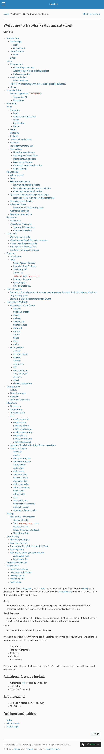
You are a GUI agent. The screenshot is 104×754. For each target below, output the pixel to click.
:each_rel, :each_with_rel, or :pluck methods (34, 198)
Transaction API (20, 97)
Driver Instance (20, 81)
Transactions (16, 409)
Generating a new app (23, 68)
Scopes (13, 129)
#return (16, 331)
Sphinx (16, 749)
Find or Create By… (22, 286)
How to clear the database (22, 517)
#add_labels (18, 471)
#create (16, 351)
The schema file (17, 413)
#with (16, 344)
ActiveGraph (19, 48)
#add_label (18, 468)
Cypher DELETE (20, 520)
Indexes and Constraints (24, 116)
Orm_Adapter (19, 283)
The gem (26, 523)
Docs (6, 14)
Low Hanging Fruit (18, 543)
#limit (16, 338)
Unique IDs (12, 234)
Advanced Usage (18, 204)
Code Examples (17, 51)
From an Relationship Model (26, 185)
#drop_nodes (19, 465)
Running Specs (17, 549)
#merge (16, 357)
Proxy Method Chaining (24, 266)
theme (31, 749)
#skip (15, 341)
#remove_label (20, 474)
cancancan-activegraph (21, 572)
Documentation (20, 559)
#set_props (18, 364)
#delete (16, 361)
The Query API (20, 269)
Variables (14, 396)
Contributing (13, 536)
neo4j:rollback (20, 435)
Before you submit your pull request (27, 553)
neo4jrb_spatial (17, 579)
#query (16, 455)
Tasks (12, 416)
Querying (11, 253)
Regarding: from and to (21, 214)
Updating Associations (24, 152)
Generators (15, 406)
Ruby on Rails (16, 64)
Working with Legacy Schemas (24, 250)
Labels (16, 113)
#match (16, 309)
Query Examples (14, 289)
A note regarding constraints (23, 243)
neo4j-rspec (15, 582)
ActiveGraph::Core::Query (22, 305)
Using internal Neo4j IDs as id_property (28, 240)
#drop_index (19, 494)
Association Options (23, 162)
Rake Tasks (12, 103)
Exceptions (18, 100)
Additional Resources (17, 562)
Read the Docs (53, 749)
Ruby (43, 588)
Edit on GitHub (92, 14)
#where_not (19, 322)
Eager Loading (19, 169)
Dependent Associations (24, 159)
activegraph (25, 588)
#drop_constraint (21, 487)
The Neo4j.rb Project (20, 540)
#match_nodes (20, 325)
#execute (17, 452)
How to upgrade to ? (26, 94)
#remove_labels (20, 478)
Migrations (12, 403)
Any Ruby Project (18, 77)
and (26, 276)
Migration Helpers (18, 448)
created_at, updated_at (21, 139)
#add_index (18, 491)
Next (94, 734)
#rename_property (22, 461)
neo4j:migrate (19, 422)
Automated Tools (21, 556)
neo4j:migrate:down (22, 429)
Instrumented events (20, 400)
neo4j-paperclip (17, 575)
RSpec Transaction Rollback (26, 530)
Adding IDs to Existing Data (23, 247)
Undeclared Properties (20, 224)
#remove (17, 377)
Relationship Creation (20, 182)
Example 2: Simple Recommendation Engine (30, 299)
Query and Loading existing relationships (29, 195)
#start (16, 380)
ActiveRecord (65, 592)
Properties (15, 110)
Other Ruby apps (18, 393)
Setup (13, 58)
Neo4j (16, 45)
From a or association (32, 188)
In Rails (13, 390)
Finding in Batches (22, 279)
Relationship (12, 172)
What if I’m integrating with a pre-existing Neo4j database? (38, 84)
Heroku (13, 87)
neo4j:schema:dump (22, 439)
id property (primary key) (21, 146)
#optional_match (21, 312)
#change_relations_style (24, 510)
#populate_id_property (24, 504)
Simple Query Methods (24, 263)
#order (16, 335)
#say (15, 497)
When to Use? (17, 175)
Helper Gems (13, 566)
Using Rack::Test (21, 533)
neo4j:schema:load (22, 442)
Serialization (19, 123)
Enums (16, 126)
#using (16, 315)
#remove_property (22, 458)
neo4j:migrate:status (23, 432)
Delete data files (21, 527)
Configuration (13, 387)
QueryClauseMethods (17, 302)
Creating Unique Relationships (27, 165)
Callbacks (14, 136)
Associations (16, 149)
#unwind (17, 328)
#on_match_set (20, 374)
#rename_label (20, 481)
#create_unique (20, 354)
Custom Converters (22, 230)
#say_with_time (20, 500)
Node (15, 55)
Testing (10, 513)
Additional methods (19, 211)
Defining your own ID (20, 237)
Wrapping (14, 133)
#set (15, 367)
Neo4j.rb (54, 4)
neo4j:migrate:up (21, 426)
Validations (15, 221)
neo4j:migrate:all (21, 419)
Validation (15, 143)
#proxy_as (18, 273)
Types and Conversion (23, 227)
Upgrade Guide (14, 90)
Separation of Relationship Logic (28, 208)
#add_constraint (21, 484)
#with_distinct (17, 348)
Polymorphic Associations (25, 156)
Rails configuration (22, 74)
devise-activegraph (19, 569)
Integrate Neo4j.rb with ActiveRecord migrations (33, 445)
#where (16, 318)
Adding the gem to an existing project (31, 71)
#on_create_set (20, 370)
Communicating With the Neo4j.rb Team (29, 546)
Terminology (16, 42)
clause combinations (23, 383)
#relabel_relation (21, 507)
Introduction (13, 38)
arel (23, 683)
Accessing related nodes (21, 201)
